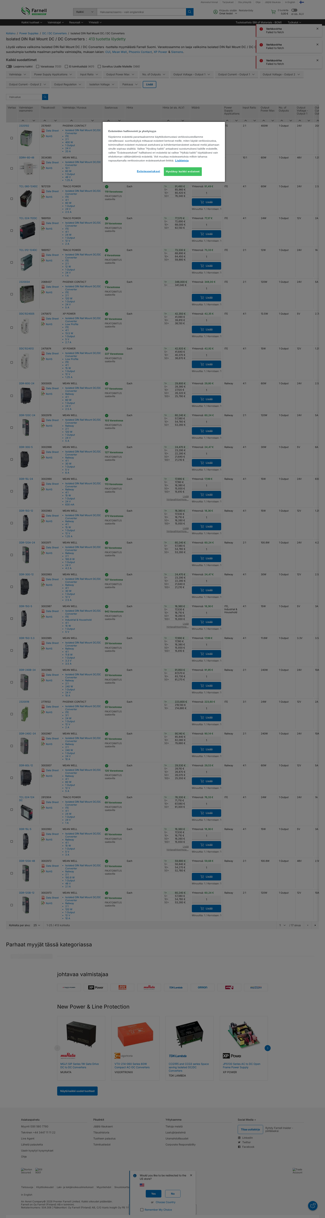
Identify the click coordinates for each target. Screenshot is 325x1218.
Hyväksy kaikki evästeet (183, 171)
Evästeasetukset (148, 171)
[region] (164, 152)
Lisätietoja (182, 160)
